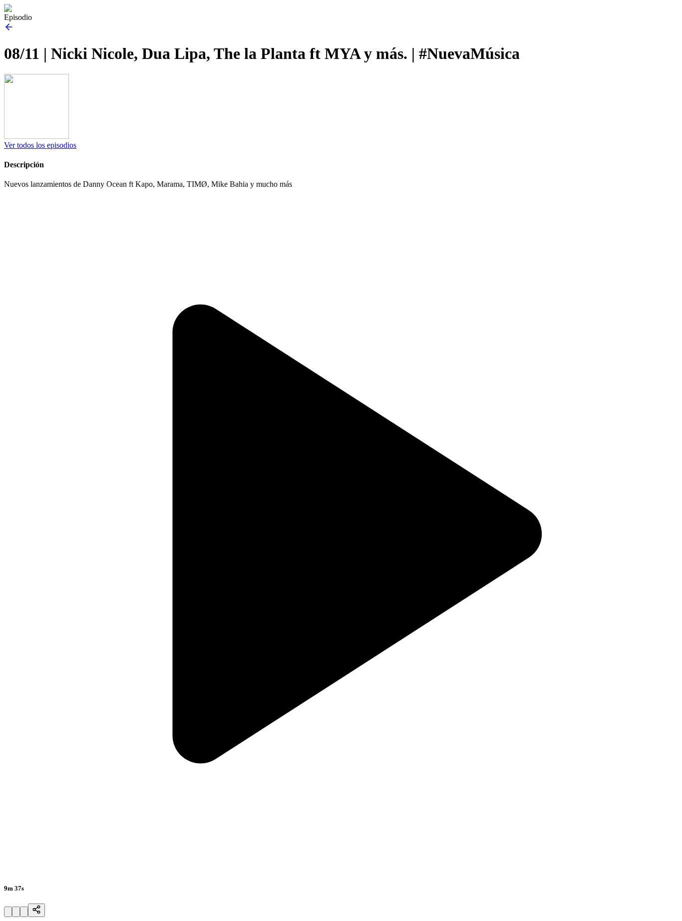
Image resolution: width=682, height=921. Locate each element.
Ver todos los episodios (40, 145)
